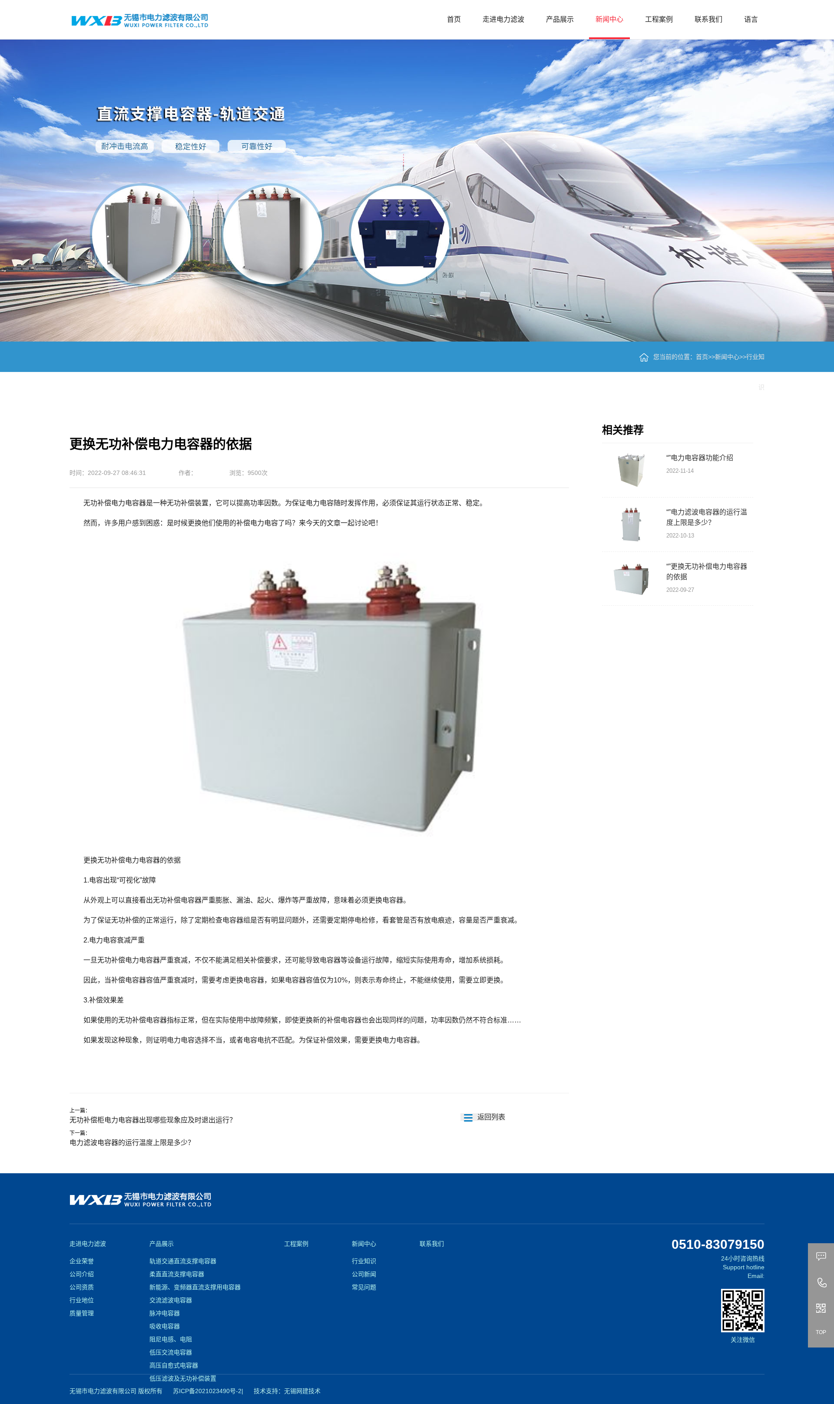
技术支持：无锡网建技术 (287, 1390)
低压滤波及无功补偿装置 (182, 1378)
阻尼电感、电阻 (170, 1339)
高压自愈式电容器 (173, 1365)
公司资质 (82, 1287)
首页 (454, 19)
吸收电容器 (164, 1326)
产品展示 (560, 19)
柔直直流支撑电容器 (176, 1274)
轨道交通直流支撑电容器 (182, 1261)
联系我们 (708, 19)
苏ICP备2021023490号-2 (207, 1390)
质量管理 (82, 1313)
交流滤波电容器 (170, 1300)
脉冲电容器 (164, 1313)
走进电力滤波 (503, 19)
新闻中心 (609, 19)
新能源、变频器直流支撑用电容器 (195, 1287)
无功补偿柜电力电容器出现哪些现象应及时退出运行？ (153, 1120)
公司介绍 (82, 1274)
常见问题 (364, 1287)
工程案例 (659, 19)
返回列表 (490, 1117)
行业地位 (82, 1300)
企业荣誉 (82, 1261)
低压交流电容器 (170, 1352)
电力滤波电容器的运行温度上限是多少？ (132, 1142)
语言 (751, 19)
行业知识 (364, 1261)
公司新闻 (364, 1274)
